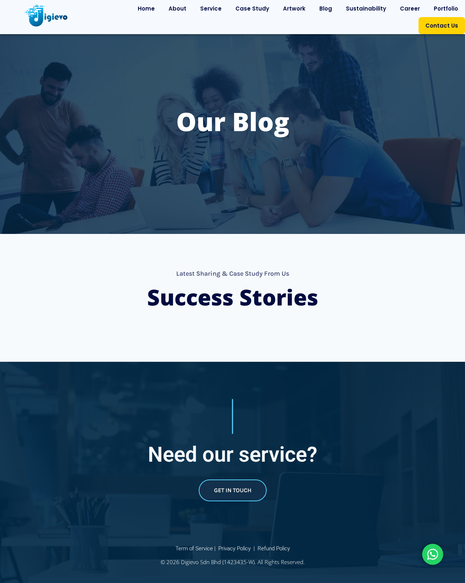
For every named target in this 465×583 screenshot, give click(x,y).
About (177, 8)
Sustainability (366, 8)
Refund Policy (274, 548)
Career (410, 8)
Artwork (294, 8)
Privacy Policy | (237, 548)
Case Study (252, 8)
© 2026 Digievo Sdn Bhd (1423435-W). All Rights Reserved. (233, 562)
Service (211, 8)
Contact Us (441, 25)
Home (146, 8)
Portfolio (446, 8)
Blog (325, 8)
